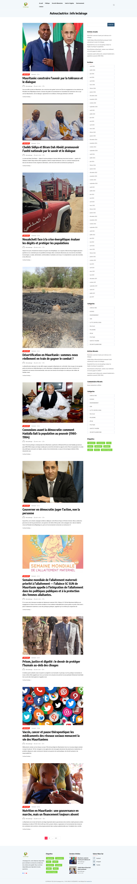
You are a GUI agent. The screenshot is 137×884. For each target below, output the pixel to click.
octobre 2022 (93, 223)
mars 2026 (92, 84)
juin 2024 (92, 161)
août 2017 (92, 289)
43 (56, 838)
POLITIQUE (92, 337)
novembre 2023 (93, 176)
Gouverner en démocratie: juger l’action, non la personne (51, 511)
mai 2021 (92, 264)
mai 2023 (92, 198)
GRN (91, 319)
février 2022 (93, 253)
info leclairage (29, 86)
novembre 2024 (93, 143)
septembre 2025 (93, 106)
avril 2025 (92, 125)
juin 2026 (92, 73)
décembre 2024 (93, 139)
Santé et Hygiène (69, 3)
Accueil (41, 3)
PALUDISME (92, 329)
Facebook (98, 858)
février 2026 (93, 88)
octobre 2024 (93, 147)
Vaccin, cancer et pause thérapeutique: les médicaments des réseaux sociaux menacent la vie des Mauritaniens (51, 735)
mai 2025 (92, 121)
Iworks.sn (89, 881)
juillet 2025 (92, 114)
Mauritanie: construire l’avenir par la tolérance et (84, 858)
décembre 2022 (93, 216)
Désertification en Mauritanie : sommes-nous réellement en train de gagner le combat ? (50, 356)
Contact (41, 6)
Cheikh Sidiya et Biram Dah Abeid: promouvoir (84, 868)
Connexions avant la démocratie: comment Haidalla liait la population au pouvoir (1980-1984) (49, 433)
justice (90, 446)
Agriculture (91, 443)
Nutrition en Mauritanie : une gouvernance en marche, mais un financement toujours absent (50, 812)
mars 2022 (92, 249)
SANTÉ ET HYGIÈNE (94, 340)
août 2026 (92, 66)
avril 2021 (92, 267)
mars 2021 (92, 271)
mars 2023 (92, 205)
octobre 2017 (93, 282)
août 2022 (92, 231)
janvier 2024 (93, 169)
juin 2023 (92, 194)
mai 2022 (92, 242)
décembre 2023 (93, 172)
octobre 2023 (93, 179)
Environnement (80, 3)
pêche (90, 450)
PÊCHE (91, 333)
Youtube (98, 865)
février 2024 (93, 165)
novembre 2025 (93, 99)
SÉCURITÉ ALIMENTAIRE (95, 344)
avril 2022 (92, 245)
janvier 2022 (93, 256)
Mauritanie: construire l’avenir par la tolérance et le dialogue (52, 80)
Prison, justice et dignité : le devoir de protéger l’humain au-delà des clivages (51, 663)
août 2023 (92, 187)
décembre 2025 (93, 95)
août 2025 (92, 110)
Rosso (97, 450)
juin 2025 (92, 117)
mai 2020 (92, 275)
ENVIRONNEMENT (94, 315)
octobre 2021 (93, 260)
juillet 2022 (92, 234)
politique (107, 446)
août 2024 (92, 154)
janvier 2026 (93, 92)
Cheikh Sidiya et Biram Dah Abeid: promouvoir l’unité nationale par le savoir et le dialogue (50, 149)
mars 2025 (92, 128)
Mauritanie (98, 446)
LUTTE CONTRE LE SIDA (95, 322)
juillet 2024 (92, 158)
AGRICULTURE (93, 308)
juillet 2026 (92, 70)
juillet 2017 (92, 293)
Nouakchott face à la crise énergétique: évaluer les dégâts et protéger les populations (51, 241)
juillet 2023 (92, 190)
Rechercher (110, 24)
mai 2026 (92, 77)
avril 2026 (92, 81)
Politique (47, 3)
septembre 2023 (93, 183)
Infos (108, 443)
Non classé (26, 74)
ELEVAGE (92, 311)
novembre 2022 (93, 220)
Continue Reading (26, 96)
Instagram (98, 861)
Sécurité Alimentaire (57, 3)
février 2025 (93, 132)
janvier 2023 (93, 212)
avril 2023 (92, 201)
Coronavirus (101, 443)
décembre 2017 (93, 278)
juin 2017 (92, 297)
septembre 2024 (94, 150)
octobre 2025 (93, 103)
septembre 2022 (93, 227)
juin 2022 (92, 238)
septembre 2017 (93, 286)
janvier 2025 (93, 136)
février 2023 (93, 209)
